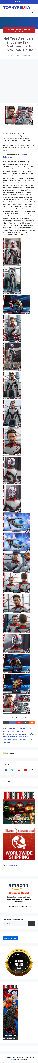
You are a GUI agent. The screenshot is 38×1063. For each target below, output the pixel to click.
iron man (19, 737)
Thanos (29, 740)
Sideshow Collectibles (21, 29)
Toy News (21, 31)
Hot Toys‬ (31, 734)
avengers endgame (20, 734)
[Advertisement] (19, 79)
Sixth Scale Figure (9, 731)
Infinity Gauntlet (9, 737)
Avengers (8, 734)
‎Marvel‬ (25, 737)
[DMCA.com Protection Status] (8, 754)
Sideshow (6, 740)
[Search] (31, 923)
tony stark (6, 742)
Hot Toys (7, 29)
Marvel (12, 29)
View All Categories (10, 938)
